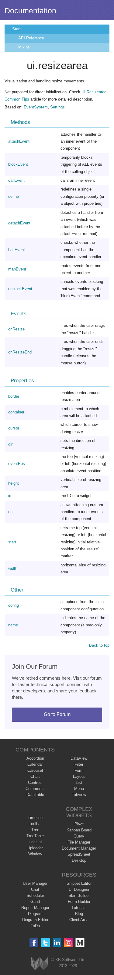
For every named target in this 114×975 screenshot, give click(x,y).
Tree (35, 829)
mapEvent (17, 269)
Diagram (35, 913)
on (10, 511)
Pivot (79, 824)
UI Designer (79, 889)
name (13, 625)
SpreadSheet (78, 854)
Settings (57, 107)
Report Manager (35, 907)
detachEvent (19, 223)
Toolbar (35, 823)
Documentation (30, 10)
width (12, 568)
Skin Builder (79, 895)
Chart (35, 776)
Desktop (79, 860)
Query (79, 836)
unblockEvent (20, 289)
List (79, 782)
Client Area (78, 919)
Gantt (35, 901)
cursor (13, 428)
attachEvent (18, 141)
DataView (79, 758)
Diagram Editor (35, 919)
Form (79, 770)
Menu (79, 788)
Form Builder (79, 901)
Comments (35, 788)
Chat (35, 889)
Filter (78, 764)
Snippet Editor (79, 883)
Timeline (35, 817)
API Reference (31, 38)
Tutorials (79, 907)
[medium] (80, 942)
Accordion (35, 758)
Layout (79, 776)
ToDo (35, 926)
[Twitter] (45, 942)
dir (10, 444)
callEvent (16, 180)
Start (16, 29)
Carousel (35, 770)
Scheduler (35, 895)
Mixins (24, 47)
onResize (16, 329)
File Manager (78, 842)
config (13, 605)
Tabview (79, 794)
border (13, 396)
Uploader (35, 848)
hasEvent (16, 249)
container (16, 412)
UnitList (35, 842)
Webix (39, 963)
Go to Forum (57, 714)
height (13, 483)
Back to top (99, 645)
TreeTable (35, 836)
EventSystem (36, 107)
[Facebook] (34, 942)
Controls (35, 782)
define (13, 196)
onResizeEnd (20, 352)
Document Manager (79, 848)
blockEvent (18, 164)
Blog (79, 913)
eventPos (16, 463)
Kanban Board (79, 830)
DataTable (35, 794)
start (12, 542)
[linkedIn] (57, 942)
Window (35, 854)
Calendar (35, 764)
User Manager (35, 883)
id (9, 495)
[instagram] (68, 942)
